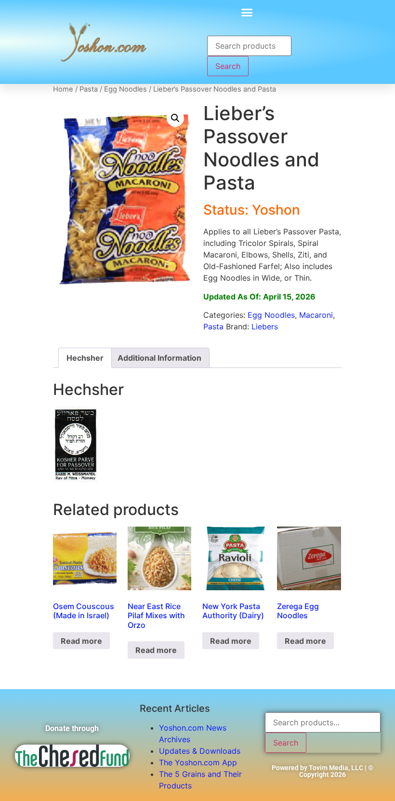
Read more (81, 641)
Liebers (264, 326)
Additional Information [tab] (159, 358)
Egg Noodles (125, 89)
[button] (247, 12)
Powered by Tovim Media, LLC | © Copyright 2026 (322, 771)
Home (63, 89)
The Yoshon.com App (198, 762)
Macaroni (316, 315)
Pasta (88, 89)
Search (227, 66)
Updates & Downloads (199, 751)
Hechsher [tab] (85, 358)
